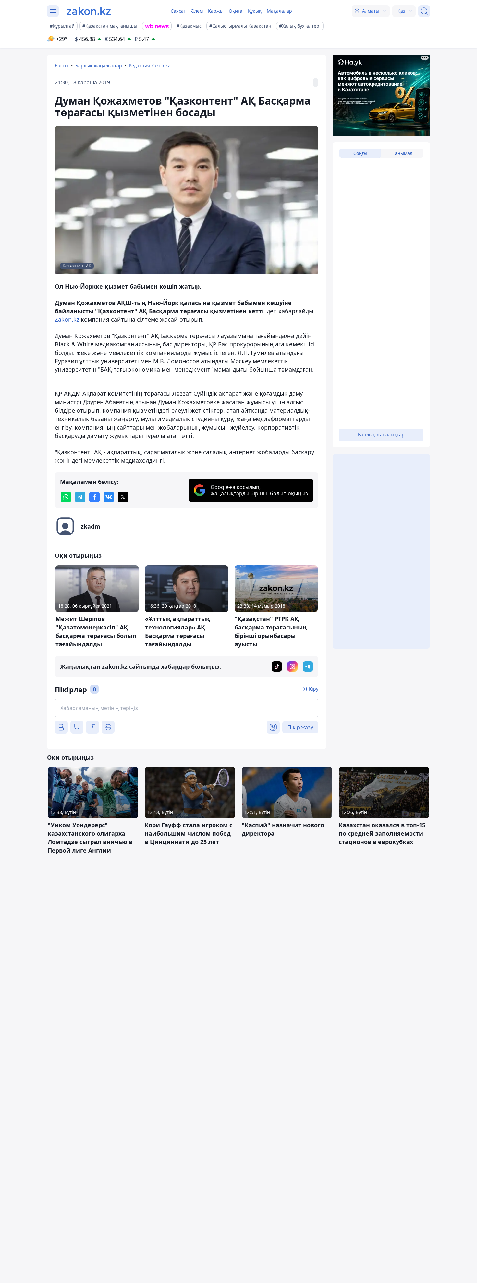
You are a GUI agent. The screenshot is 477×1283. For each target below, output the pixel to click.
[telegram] (80, 497)
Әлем (197, 11)
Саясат (178, 11)
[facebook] (94, 497)
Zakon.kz (67, 319)
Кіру (313, 689)
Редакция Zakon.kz (149, 65)
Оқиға (235, 11)
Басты (61, 65)
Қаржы (216, 11)
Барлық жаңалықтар (98, 65)
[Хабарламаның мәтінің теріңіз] (186, 708)
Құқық (255, 11)
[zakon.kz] (89, 11)
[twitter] (123, 497)
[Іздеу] (424, 11)
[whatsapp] (66, 497)
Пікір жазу (300, 727)
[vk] (109, 497)
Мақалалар (279, 11)
